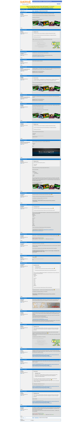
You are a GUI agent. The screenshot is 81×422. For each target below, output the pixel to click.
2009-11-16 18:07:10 (23, 75)
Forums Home (22, 9)
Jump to (21, 419)
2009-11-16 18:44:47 (23, 103)
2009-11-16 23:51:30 (23, 234)
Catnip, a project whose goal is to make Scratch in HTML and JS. (42, 356)
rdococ (21, 350)
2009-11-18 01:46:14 (23, 406)
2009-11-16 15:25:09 (23, 51)
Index (33, 417)
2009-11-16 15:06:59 (23, 12)
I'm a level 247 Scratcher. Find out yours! (38, 56)
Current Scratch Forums (47, 1)
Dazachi (21, 68)
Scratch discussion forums (46, 7)
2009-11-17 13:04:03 (23, 369)
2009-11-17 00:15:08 (23, 242)
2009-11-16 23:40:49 (23, 204)
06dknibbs (22, 299)
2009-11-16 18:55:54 (23, 122)
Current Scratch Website (37, 1)
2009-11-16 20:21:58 (23, 159)
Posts (21, 16)
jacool (21, 31)
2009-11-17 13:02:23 (23, 359)
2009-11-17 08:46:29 (23, 298)
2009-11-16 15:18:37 (23, 29)
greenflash (22, 206)
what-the (21, 312)
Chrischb (22, 235)
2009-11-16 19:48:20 (23, 140)
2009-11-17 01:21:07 (23, 255)
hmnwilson (22, 243)
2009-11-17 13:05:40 (23, 391)
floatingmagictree (23, 52)
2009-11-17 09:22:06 (23, 324)
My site (47, 319)
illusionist (22, 141)
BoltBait (21, 13)
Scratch (25, 2)
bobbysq (21, 123)
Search (27, 9)
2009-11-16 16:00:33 (23, 59)
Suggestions (37, 417)
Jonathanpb (22, 194)
